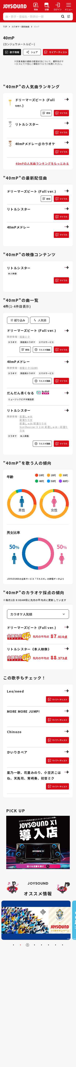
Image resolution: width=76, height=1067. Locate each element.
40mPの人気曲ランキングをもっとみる (42, 163)
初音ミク (25, 336)
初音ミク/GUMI (29, 367)
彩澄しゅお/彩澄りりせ (33, 423)
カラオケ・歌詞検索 (20, 26)
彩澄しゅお (26, 416)
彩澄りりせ (26, 420)
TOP (5, 26)
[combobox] (39, 320)
